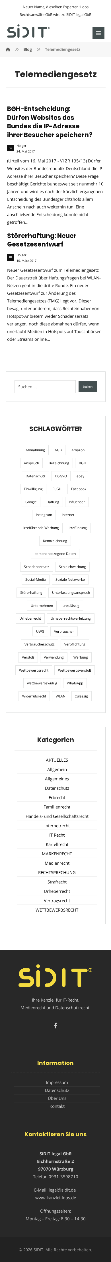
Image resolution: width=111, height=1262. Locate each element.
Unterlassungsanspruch (71, 592)
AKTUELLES (57, 760)
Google (31, 502)
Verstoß (28, 657)
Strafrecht (57, 882)
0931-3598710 (63, 1176)
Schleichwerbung (72, 566)
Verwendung (54, 657)
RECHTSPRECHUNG (57, 872)
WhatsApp (75, 683)
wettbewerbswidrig (42, 683)
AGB (58, 450)
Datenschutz (36, 476)
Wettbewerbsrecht (33, 670)
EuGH (56, 488)
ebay (80, 476)
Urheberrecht (30, 618)
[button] (98, 33)
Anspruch (31, 463)
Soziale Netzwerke (70, 579)
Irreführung (78, 527)
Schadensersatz (36, 566)
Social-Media (35, 579)
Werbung (80, 657)
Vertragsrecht (57, 900)
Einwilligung (33, 488)
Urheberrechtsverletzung (71, 618)
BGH (82, 463)
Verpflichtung (74, 644)
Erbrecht (57, 797)
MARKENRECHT (57, 853)
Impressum (57, 1082)
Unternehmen (42, 605)
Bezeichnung (59, 463)
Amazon (78, 450)
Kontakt (57, 1106)
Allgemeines (57, 779)
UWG (40, 631)
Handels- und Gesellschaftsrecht (57, 816)
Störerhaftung (31, 592)
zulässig (81, 696)
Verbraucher (64, 631)
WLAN (60, 696)
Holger (21, 146)
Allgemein (57, 769)
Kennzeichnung (55, 540)
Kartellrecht (57, 844)
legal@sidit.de (62, 1190)
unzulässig (71, 605)
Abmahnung (35, 450)
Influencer (77, 502)
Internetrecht (57, 825)
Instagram (44, 514)
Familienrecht (57, 807)
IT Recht (57, 835)
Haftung (52, 502)
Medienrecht (57, 863)
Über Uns (57, 1098)
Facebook (78, 488)
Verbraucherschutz (39, 644)
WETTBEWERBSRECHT (57, 910)
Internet (68, 514)
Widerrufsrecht (34, 696)
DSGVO (61, 476)
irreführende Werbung (41, 527)
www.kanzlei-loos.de (55, 1197)
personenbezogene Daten (55, 553)
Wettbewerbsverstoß (74, 670)
